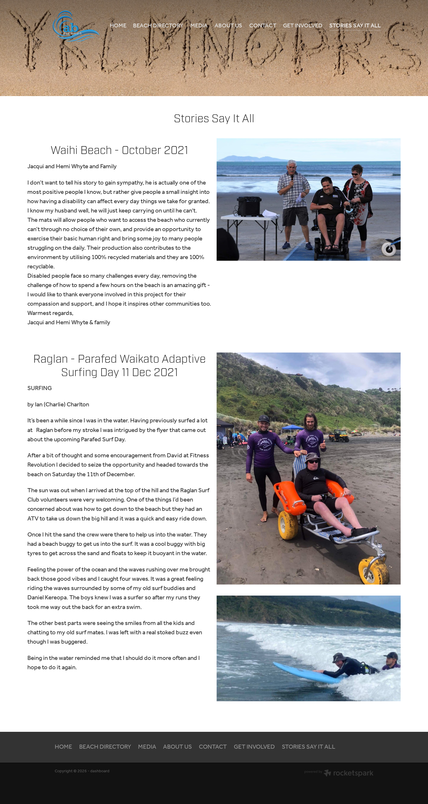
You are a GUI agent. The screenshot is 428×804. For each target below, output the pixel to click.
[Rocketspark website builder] (339, 774)
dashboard (99, 771)
